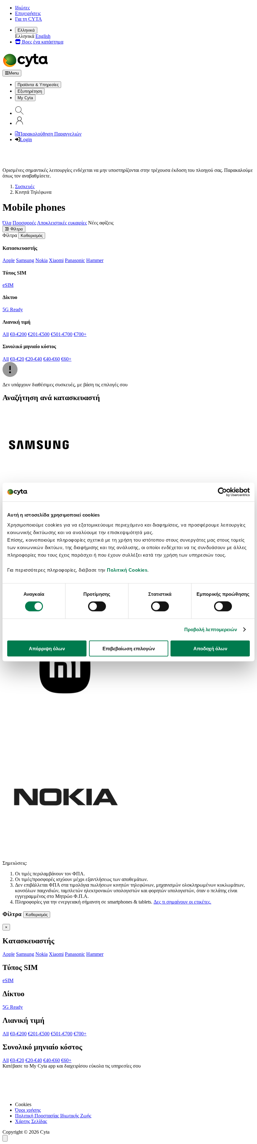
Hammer (94, 260)
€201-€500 (39, 334)
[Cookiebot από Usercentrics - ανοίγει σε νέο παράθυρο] (222, 492)
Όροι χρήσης (28, 1110)
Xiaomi (56, 260)
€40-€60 (51, 359)
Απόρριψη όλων (47, 648)
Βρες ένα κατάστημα (42, 41)
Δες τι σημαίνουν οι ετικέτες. (182, 901)
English (42, 36)
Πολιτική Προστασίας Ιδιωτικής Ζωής (53, 1115)
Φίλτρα (16, 229)
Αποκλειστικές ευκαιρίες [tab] (62, 222)
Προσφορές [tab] (24, 222)
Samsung (25, 260)
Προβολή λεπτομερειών (210, 629)
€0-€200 (18, 334)
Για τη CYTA (28, 19)
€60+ (66, 359)
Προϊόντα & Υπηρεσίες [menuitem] (38, 84)
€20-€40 (33, 359)
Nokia (41, 260)
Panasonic (75, 260)
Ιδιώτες (22, 7)
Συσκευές (24, 186)
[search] (19, 113)
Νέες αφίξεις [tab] (100, 222)
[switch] (97, 606)
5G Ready (13, 309)
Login (26, 139)
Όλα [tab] (7, 222)
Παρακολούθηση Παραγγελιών (50, 134)
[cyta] (27, 67)
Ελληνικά (26, 30)
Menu (14, 73)
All (6, 334)
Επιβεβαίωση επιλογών (128, 648)
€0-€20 (17, 359)
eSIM (8, 285)
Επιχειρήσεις (28, 13)
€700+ (80, 334)
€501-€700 (61, 334)
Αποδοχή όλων (210, 648)
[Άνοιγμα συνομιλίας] (5, 1138)
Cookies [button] (23, 1104)
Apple (9, 260)
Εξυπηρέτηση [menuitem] (30, 91)
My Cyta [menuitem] (25, 97)
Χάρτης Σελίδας (31, 1121)
